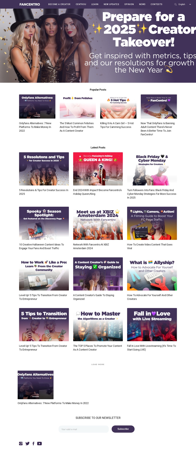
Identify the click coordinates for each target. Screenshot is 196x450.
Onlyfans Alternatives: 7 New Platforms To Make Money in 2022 (35, 127)
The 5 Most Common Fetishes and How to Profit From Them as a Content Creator (77, 127)
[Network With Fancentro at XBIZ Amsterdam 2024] (98, 223)
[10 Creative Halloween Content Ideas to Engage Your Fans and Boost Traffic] (44, 223)
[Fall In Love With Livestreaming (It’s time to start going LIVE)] (152, 324)
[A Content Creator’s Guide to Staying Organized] (98, 274)
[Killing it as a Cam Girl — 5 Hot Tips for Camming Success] (118, 106)
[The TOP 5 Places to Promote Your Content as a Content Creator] (98, 324)
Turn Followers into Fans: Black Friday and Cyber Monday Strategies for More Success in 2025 (151, 194)
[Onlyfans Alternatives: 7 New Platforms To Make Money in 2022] (37, 106)
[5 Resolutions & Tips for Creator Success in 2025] (44, 168)
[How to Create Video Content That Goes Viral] (152, 223)
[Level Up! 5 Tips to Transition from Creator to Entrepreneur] (44, 274)
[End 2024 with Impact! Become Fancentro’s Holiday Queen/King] (98, 168)
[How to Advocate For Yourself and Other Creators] (152, 274)
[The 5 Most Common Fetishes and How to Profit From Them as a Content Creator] (78, 106)
